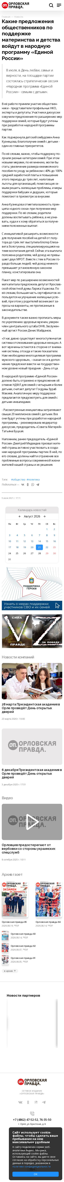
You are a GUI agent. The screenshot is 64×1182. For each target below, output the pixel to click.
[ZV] (32, 647)
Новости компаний (18, 657)
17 (9, 547)
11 (17, 541)
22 (47, 547)
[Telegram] (38, 484)
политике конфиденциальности (31, 1166)
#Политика (33, 479)
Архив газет (12, 874)
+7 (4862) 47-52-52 (25, 1120)
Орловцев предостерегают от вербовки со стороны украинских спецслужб (28, 848)
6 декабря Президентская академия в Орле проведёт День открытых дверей (32, 773)
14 (39, 541)
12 (24, 541)
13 (32, 541)
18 (17, 547)
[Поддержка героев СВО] (32, 609)
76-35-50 (45, 1120)
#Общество (18, 479)
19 (24, 547)
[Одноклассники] (28, 484)
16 (54, 541)
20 (32, 547)
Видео (7, 798)
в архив (8, 970)
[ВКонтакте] (23, 484)
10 (9, 541)
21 (39, 547)
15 (47, 541)
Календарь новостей (32, 510)
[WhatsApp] (33, 484)
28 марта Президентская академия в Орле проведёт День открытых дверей (31, 708)
